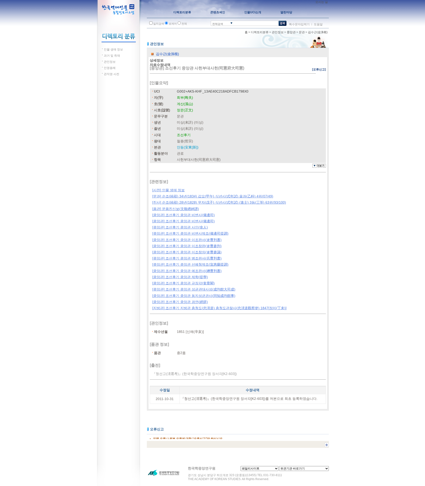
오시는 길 (321, 2)
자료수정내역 (160, 65)
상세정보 (157, 60)
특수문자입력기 (299, 24)
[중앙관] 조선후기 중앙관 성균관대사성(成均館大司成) (193, 289)
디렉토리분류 (260, 32)
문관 (302, 32)
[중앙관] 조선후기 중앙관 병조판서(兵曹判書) (187, 258)
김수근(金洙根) (318, 32)
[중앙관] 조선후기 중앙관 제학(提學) (180, 277)
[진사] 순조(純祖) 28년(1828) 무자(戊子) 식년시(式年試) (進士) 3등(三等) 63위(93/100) (219, 202)
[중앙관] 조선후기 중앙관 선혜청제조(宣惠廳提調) (190, 264)
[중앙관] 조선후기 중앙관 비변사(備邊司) (183, 215)
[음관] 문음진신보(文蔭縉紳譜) (175, 209)
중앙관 (291, 32)
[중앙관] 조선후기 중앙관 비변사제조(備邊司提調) (190, 233)
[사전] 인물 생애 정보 (168, 190)
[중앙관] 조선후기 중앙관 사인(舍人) (180, 227)
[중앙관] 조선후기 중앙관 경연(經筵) (180, 302)
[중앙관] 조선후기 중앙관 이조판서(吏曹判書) (187, 240)
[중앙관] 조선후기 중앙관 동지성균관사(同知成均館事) (193, 296)
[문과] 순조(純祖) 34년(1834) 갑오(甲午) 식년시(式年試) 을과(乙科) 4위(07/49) (212, 196)
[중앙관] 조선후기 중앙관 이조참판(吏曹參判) (187, 246)
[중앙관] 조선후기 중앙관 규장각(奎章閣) (183, 283)
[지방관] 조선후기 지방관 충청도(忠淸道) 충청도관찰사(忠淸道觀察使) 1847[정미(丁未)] (219, 308)
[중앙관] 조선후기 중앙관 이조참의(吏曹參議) (187, 252)
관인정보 (278, 32)
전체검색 (217, 23)
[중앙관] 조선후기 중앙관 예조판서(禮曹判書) (187, 271)
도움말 (318, 24)
